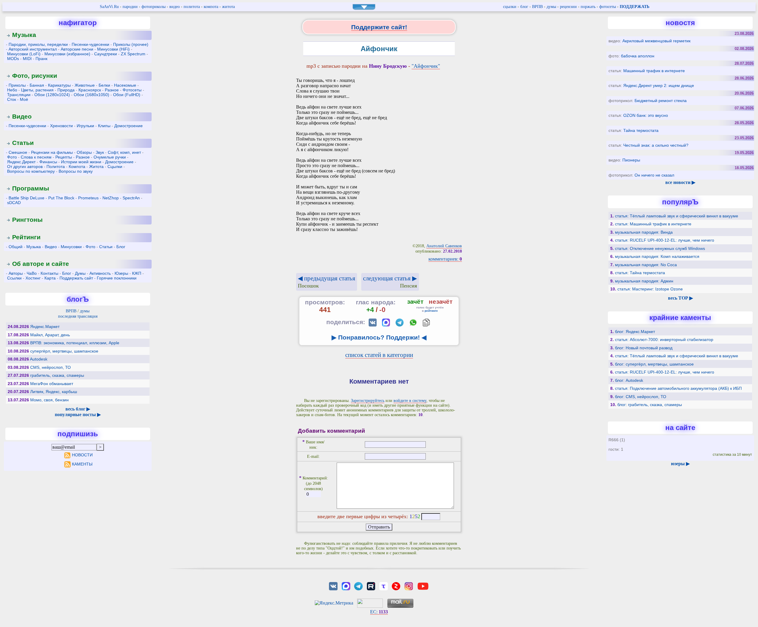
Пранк (41, 58)
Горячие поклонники (116, 278)
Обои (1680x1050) (91, 94)
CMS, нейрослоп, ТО (50, 367)
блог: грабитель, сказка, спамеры (649, 404)
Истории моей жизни (81, 161)
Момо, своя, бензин (49, 399)
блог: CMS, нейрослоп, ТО (640, 396)
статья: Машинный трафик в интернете (653, 224)
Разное (112, 90)
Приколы (17, 85)
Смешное (18, 152)
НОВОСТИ (82, 455)
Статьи (23, 142)
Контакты (49, 273)
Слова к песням (36, 157)
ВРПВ (537, 6)
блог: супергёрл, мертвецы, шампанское (654, 364)
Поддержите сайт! (379, 27)
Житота (96, 166)
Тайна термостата (641, 130)
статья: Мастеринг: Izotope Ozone (650, 289)
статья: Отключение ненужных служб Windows (660, 248)
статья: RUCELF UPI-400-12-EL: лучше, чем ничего (664, 240)
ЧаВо (32, 273)
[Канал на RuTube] (371, 585)
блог (524, 6)
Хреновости (61, 125)
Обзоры (84, 152)
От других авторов (25, 166)
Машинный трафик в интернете (654, 70)
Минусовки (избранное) (67, 53)
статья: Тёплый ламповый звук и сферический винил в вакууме (676, 216)
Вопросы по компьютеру (31, 171)
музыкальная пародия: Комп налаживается (657, 256)
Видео (22, 116)
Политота (55, 166)
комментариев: (445, 258)
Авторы (16, 273)
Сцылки (114, 166)
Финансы (48, 161)
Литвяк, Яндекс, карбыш (53, 391)
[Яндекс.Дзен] (396, 585)
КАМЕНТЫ (82, 464)
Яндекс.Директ (21, 161)
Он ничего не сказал (654, 175)
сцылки (509, 6)
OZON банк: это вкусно (645, 115)
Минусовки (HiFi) (113, 49)
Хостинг (33, 278)
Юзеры (121, 273)
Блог (120, 246)
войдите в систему (410, 400)
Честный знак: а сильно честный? (655, 145)
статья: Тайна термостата (640, 272)
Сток (11, 99)
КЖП (136, 273)
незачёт (440, 301)
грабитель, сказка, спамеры (57, 375)
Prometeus (88, 197)
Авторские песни (77, 49)
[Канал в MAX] (345, 585)
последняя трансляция (77, 316)
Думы (80, 273)
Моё (24, 99)
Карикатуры (59, 85)
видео (174, 6)
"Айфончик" (426, 66)
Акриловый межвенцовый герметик (656, 40)
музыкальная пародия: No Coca (646, 264)
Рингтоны (27, 219)
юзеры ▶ (680, 463)
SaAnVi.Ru (109, 6)
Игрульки (85, 125)
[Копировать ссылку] (426, 323)
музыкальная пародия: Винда (644, 232)
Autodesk (38, 359)
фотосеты (607, 6)
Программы (30, 188)
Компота (77, 166)
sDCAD (14, 202)
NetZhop (110, 197)
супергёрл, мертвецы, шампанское (64, 351)
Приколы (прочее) (130, 44)
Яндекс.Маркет (45, 326)
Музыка (24, 34)
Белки (104, 85)
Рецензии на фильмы (52, 152)
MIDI (27, 58)
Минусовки (71, 246)
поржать (588, 6)
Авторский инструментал (33, 49)
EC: (379, 611)
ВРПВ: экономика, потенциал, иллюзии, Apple (74, 342)
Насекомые (125, 85)
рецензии (568, 6)
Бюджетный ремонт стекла (661, 100)
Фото (12, 157)
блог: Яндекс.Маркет (635, 331)
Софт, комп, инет (124, 152)
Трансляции (18, 94)
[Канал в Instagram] (408, 585)
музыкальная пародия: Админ (644, 281)
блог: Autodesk (629, 380)
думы (551, 6)
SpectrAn (131, 197)
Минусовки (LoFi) (24, 53)
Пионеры (631, 160)
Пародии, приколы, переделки (38, 44)
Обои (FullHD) (126, 94)
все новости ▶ (680, 182)
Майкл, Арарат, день (50, 334)
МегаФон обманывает (51, 383)
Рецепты (63, 157)
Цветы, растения (37, 90)
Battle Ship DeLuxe (26, 197)
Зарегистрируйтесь (367, 400)
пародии (130, 6)
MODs (13, 58)
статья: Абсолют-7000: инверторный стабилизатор (664, 339)
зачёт (415, 301)
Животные (85, 85)
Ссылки (14, 278)
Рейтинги (26, 237)
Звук (100, 152)
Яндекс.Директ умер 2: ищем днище (658, 85)
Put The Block (61, 197)
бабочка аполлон (637, 56)
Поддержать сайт (76, 278)
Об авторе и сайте (40, 263)
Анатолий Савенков (444, 246)
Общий (16, 246)
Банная (37, 85)
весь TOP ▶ (680, 297)
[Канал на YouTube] (422, 585)
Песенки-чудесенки (90, 44)
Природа (66, 90)
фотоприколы (154, 6)
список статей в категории (379, 354)
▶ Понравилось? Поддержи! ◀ (379, 337)
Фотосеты (132, 90)
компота (211, 6)
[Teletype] (383, 585)
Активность (100, 273)
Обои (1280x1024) (52, 94)
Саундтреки (105, 53)
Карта (50, 278)
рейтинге (431, 310)
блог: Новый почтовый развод (643, 347)
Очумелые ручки (110, 157)
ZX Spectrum (133, 53)
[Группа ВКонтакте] (333, 585)
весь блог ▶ (77, 408)
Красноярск (89, 90)
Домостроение (128, 125)
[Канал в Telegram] (358, 585)
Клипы (104, 125)
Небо (12, 90)
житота (228, 6)
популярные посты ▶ (78, 414)
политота (192, 6)
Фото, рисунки (34, 75)
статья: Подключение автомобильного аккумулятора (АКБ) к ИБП (678, 388)
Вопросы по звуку (76, 171)
